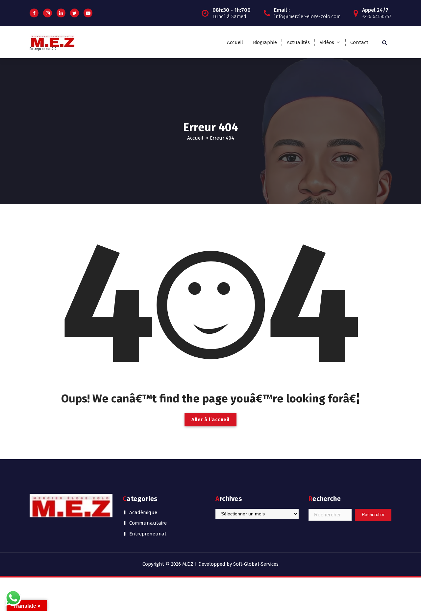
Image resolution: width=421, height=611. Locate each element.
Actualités (298, 42)
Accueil (235, 42)
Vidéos (327, 42)
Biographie (265, 42)
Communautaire (148, 523)
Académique (143, 512)
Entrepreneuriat (147, 534)
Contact (359, 42)
